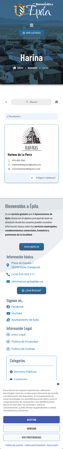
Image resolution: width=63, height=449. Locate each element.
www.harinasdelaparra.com (26, 168)
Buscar (33, 101)
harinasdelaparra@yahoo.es (26, 164)
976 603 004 (18, 160)
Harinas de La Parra (20, 154)
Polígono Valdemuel (45, 178)
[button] (58, 384)
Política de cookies (14, 445)
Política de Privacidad (35, 445)
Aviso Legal (52, 445)
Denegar (31, 428)
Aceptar (31, 419)
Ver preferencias (31, 437)
